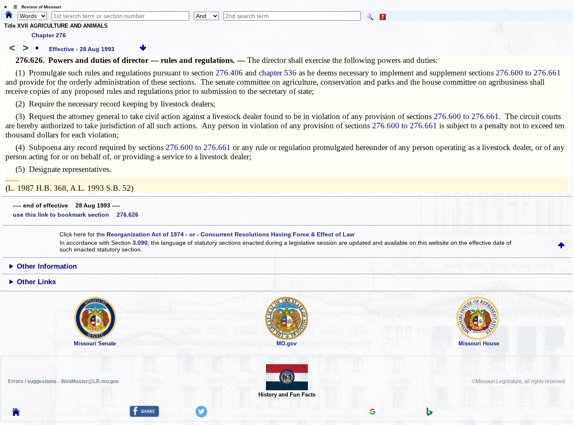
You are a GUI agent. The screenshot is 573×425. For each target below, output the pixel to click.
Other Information (47, 266)
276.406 (229, 72)
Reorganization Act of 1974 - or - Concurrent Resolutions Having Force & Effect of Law (230, 234)
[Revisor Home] (16, 413)
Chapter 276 (48, 35)
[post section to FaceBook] (144, 415)
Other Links (36, 282)
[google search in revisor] (372, 412)
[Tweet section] (201, 415)
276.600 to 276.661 (528, 72)
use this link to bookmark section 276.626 (75, 214)
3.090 (140, 242)
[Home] (9, 15)
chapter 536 (278, 72)
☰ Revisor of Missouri (35, 7)
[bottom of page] (143, 49)
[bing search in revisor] (429, 413)
